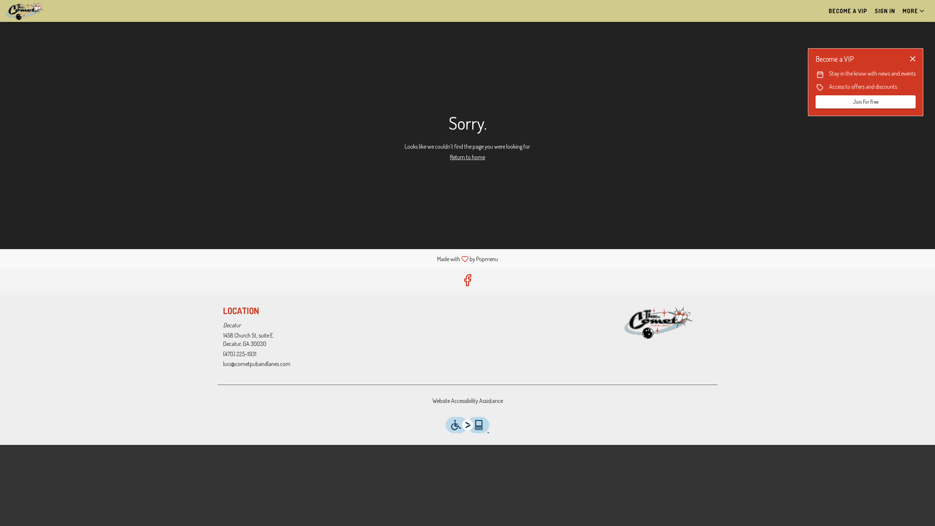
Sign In (885, 11)
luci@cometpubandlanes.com (256, 363)
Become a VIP (848, 11)
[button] (914, 11)
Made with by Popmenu (251, 258)
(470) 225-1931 (239, 354)
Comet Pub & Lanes (659, 322)
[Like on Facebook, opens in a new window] (467, 281)
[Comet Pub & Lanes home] (39, 11)
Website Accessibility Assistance (467, 400)
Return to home (467, 157)
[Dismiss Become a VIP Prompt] (913, 59)
